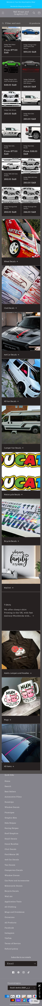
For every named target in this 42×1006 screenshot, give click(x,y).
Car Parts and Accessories (17, 881)
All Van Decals (10, 401)
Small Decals (11, 839)
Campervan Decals (14, 870)
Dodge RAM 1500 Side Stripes (11, 174)
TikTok (8, 938)
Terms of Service (13, 943)
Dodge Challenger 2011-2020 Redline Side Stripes (29, 81)
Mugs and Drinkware (14, 912)
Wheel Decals (10, 261)
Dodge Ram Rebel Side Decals (9, 45)
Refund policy (11, 949)
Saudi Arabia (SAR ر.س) (20, 988)
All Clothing (10, 907)
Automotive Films (13, 797)
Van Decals (10, 865)
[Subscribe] (34, 963)
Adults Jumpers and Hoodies (16, 673)
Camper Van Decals (12, 448)
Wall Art (7, 587)
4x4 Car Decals (10, 354)
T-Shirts (7, 604)
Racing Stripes (11, 828)
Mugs (6, 719)
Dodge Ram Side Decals (9, 147)
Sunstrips (9, 802)
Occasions (9, 917)
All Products (10, 923)
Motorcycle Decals (12, 494)
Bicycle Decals (10, 541)
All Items (8, 766)
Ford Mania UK (12, 854)
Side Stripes (10, 823)
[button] (2, 12)
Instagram (9, 933)
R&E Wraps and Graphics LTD (23, 1004)
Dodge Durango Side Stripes (10, 207)
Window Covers (12, 875)
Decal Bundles (11, 844)
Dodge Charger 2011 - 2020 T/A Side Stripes (11, 80)
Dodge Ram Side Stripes (29, 114)
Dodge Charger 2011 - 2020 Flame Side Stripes (30, 46)
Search (8, 786)
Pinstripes (9, 813)
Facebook (9, 928)
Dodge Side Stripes (10, 110)
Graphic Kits (11, 818)
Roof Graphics (11, 833)
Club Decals (9, 308)
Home (7, 781)
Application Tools (13, 902)
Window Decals (12, 807)
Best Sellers (10, 792)
